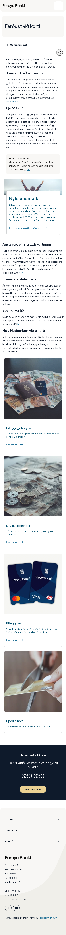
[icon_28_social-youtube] (16, 908)
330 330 (33, 776)
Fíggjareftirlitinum (48, 917)
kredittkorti (12, 101)
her (28, 169)
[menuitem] (26, 6)
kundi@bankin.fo (13, 882)
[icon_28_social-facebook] (8, 908)
